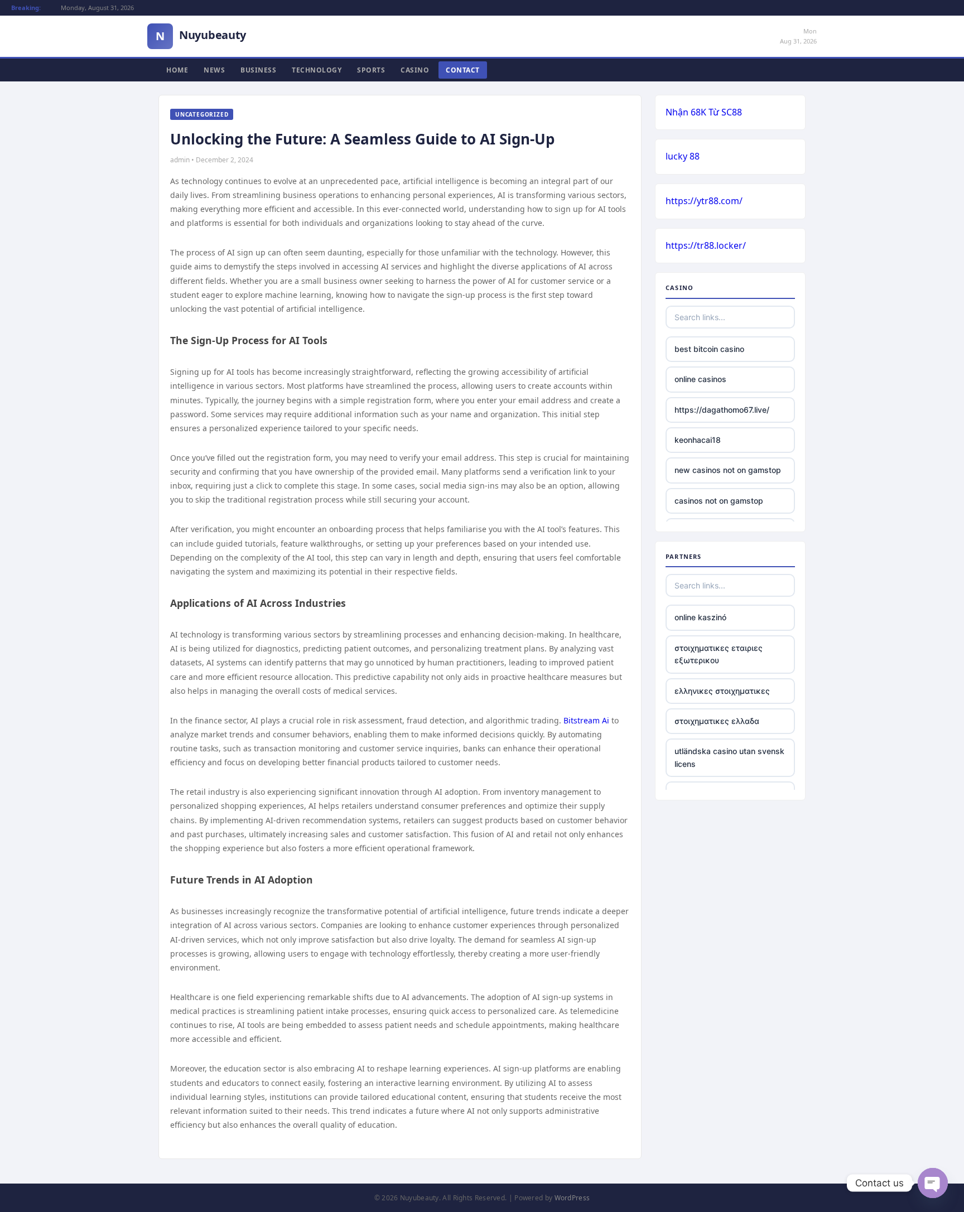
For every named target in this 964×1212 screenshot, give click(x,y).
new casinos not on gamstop (727, 470)
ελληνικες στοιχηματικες (722, 691)
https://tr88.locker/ (706, 245)
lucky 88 (683, 156)
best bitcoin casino (709, 349)
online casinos (700, 379)
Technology (316, 70)
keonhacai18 (697, 440)
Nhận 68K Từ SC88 (704, 112)
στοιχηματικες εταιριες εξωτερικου (718, 654)
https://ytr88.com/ (704, 201)
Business (258, 70)
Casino (415, 70)
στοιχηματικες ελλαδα (716, 721)
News (214, 70)
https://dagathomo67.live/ (721, 409)
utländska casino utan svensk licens (729, 757)
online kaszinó (700, 617)
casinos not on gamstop (718, 500)
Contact (463, 70)
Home (177, 70)
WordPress (572, 1198)
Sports (371, 70)
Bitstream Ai (586, 720)
